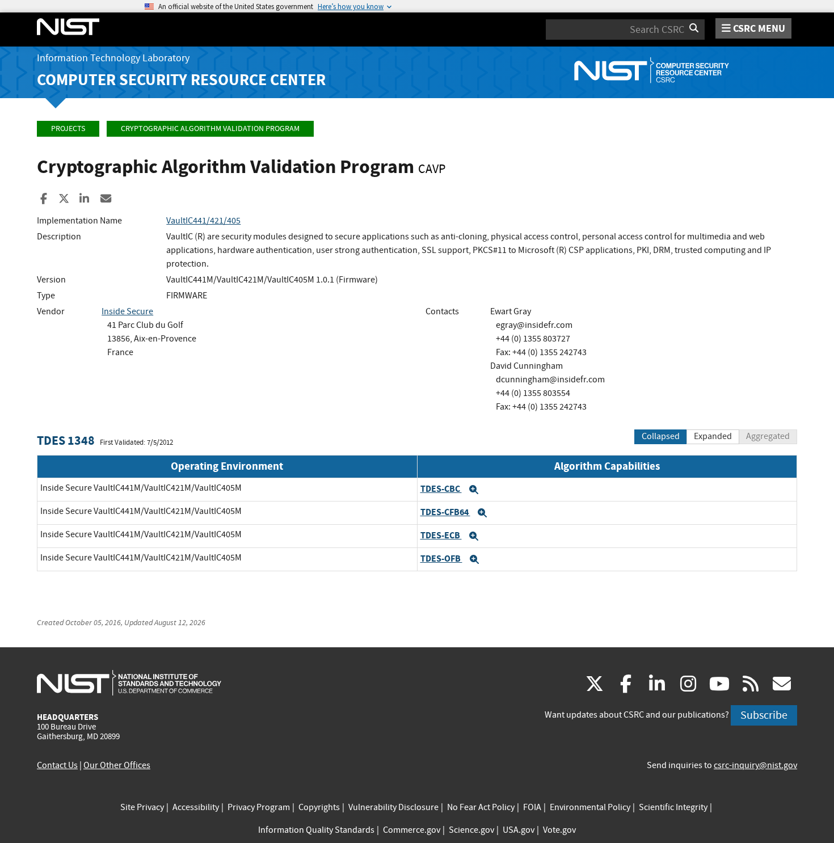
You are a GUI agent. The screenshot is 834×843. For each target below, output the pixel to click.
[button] (474, 489)
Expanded (713, 436)
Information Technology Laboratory (113, 58)
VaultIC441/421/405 (203, 220)
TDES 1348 (66, 440)
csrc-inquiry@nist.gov (755, 765)
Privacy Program (259, 807)
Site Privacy (142, 807)
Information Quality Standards (316, 830)
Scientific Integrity (673, 807)
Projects (68, 128)
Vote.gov (559, 830)
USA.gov (518, 830)
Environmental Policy (590, 807)
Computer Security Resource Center (181, 79)
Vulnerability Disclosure (393, 807)
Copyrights (319, 807)
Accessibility (195, 807)
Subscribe (763, 715)
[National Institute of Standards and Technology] (129, 682)
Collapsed (661, 436)
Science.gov (471, 830)
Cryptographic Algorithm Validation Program (210, 128)
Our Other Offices (116, 765)
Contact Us (57, 765)
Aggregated (768, 436)
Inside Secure (127, 311)
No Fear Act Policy (481, 807)
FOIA (532, 807)
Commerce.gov (411, 830)
